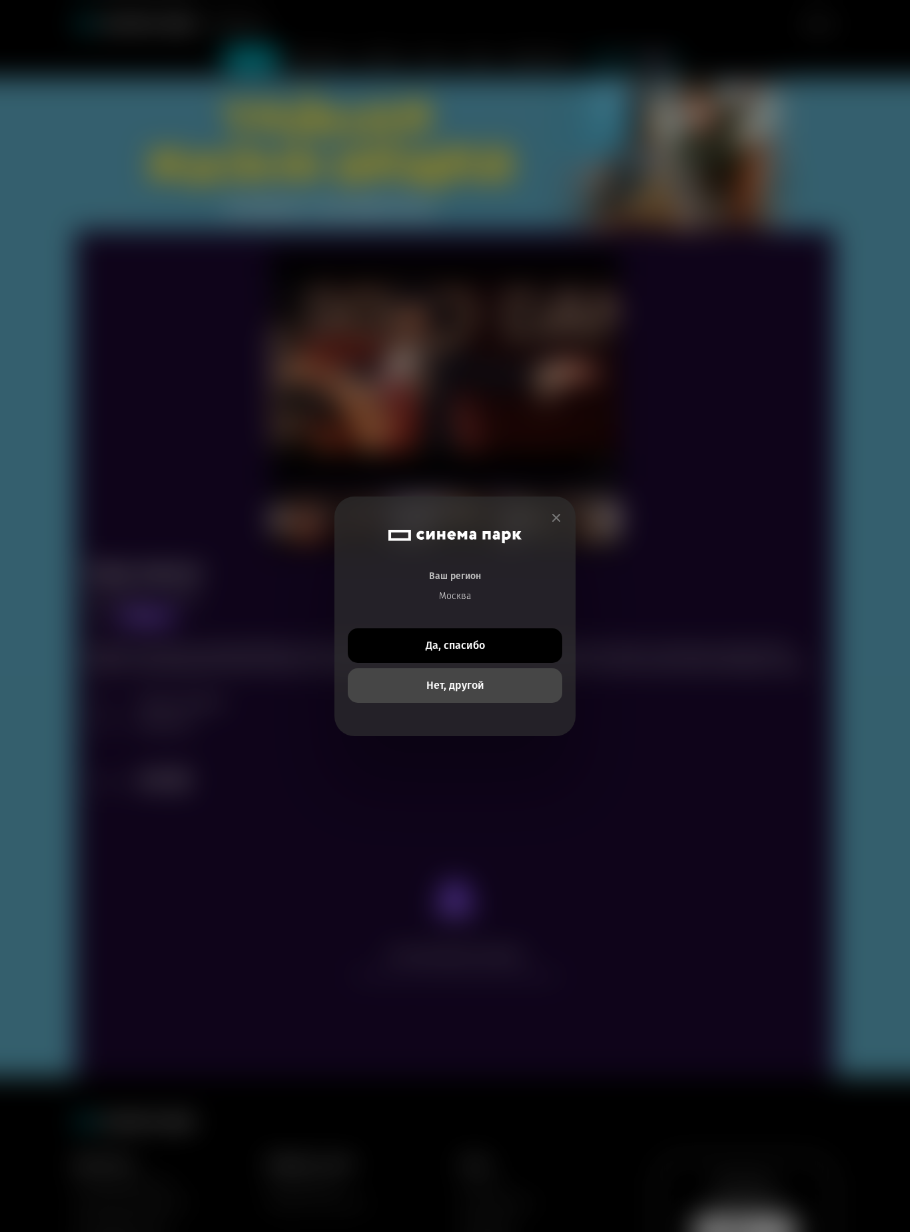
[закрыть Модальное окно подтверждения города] (556, 518)
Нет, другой (455, 685)
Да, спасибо (455, 645)
